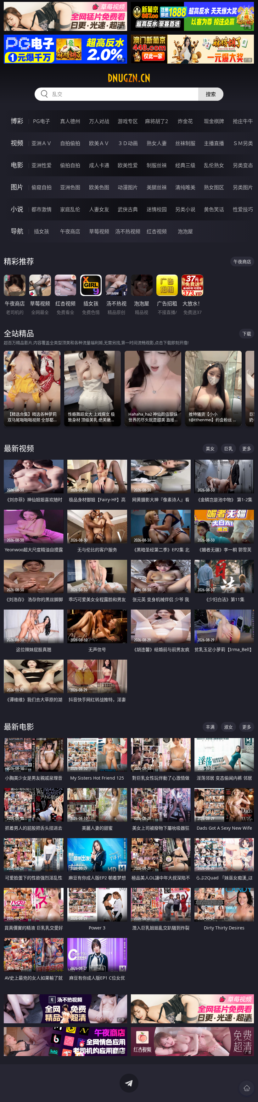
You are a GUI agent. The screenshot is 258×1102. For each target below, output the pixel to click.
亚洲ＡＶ (41, 143)
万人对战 (99, 121)
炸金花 (185, 121)
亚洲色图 (70, 187)
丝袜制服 (185, 143)
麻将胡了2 (156, 121)
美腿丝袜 (157, 187)
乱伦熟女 (214, 165)
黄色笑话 (214, 209)
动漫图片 (128, 187)
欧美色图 (99, 187)
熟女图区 (214, 187)
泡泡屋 (185, 231)
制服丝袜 (157, 165)
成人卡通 (99, 165)
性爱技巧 (243, 209)
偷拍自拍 (70, 165)
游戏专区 (128, 121)
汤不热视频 (127, 231)
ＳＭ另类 (243, 143)
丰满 (210, 727)
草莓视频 (99, 231)
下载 (246, 334)
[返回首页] (246, 1088)
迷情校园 (157, 209)
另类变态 (243, 165)
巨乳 (228, 449)
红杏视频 (157, 231)
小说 (17, 209)
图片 (17, 187)
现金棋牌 (214, 121)
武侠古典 (128, 209)
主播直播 (214, 143)
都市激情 (41, 209)
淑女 (228, 727)
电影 (17, 165)
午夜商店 (70, 231)
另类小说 (185, 209)
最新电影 (19, 726)
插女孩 (41, 231)
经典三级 (185, 165)
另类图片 (243, 187)
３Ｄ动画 (128, 143)
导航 (17, 231)
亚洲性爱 (41, 165)
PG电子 (41, 121)
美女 (210, 449)
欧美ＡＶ (99, 143)
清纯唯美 (185, 187)
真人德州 (70, 121)
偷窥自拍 (41, 187)
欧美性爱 (128, 165)
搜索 (211, 94)
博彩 (17, 121)
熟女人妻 (157, 143)
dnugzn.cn (129, 78)
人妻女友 (99, 209)
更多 (246, 449)
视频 (17, 143)
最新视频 (19, 448)
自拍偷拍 (70, 143)
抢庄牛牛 (243, 121)
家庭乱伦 (70, 209)
